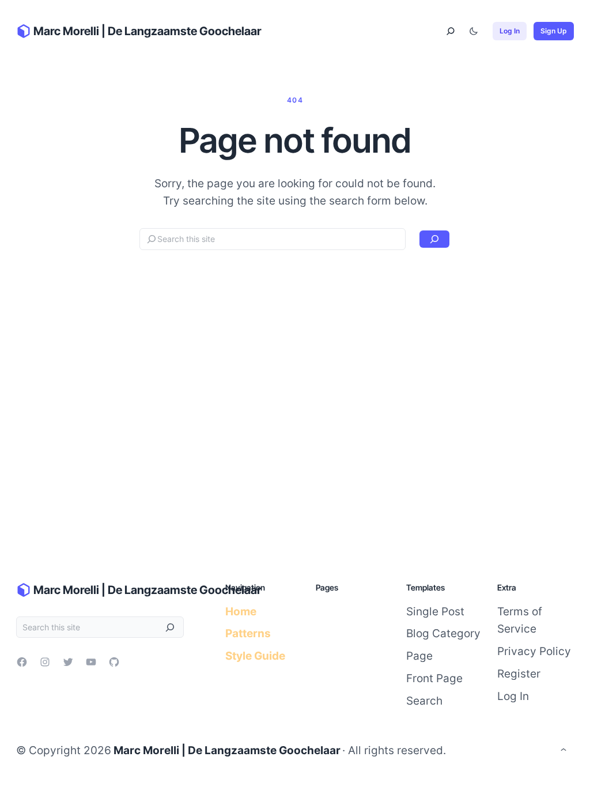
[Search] (434, 239)
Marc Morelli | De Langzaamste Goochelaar (147, 31)
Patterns (248, 633)
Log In (510, 31)
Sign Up (553, 31)
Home (240, 611)
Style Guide (255, 656)
